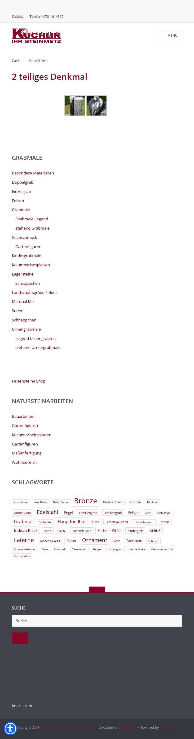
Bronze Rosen (113, 502)
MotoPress (129, 727)
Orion (71, 540)
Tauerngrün (79, 549)
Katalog (18, 16)
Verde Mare (137, 549)
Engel (68, 512)
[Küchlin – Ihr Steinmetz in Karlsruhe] (37, 35)
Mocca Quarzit (50, 541)
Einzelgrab (21, 191)
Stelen (17, 310)
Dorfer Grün (22, 513)
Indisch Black (26, 530)
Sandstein (134, 540)
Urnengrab (115, 549)
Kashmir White (109, 530)
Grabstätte (45, 522)
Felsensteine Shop (28, 381)
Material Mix (23, 301)
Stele (45, 549)
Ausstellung (21, 502)
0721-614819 (53, 16)
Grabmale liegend (31, 219)
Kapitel (62, 531)
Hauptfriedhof (72, 521)
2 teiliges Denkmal (49, 76)
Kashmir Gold (81, 531)
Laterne (24, 540)
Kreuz (154, 530)
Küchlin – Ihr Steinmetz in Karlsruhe (69, 727)
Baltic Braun (60, 502)
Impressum (22, 705)
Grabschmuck (24, 237)
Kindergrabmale (26, 255)
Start (15, 60)
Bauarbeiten (23, 416)
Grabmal (23, 521)
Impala (164, 522)
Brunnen (135, 502)
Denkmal (152, 502)
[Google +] (180, 6)
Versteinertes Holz (162, 549)
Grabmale (21, 209)
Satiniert (153, 541)
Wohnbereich (24, 462)
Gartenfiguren (28, 246)
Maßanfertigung (26, 453)
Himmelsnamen (144, 522)
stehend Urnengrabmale (38, 347)
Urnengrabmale (26, 329)
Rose (116, 541)
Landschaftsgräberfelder (34, 292)
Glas (148, 513)
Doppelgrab (22, 182)
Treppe (97, 549)
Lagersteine (23, 274)
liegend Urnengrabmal (36, 338)
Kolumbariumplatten (31, 264)
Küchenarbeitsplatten (31, 434)
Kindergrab (135, 531)
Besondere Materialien (33, 173)
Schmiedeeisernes (25, 549)
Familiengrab (88, 513)
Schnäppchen (27, 283)
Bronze (85, 500)
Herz (95, 521)
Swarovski (60, 549)
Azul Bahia (40, 502)
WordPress (167, 727)
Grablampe (163, 513)
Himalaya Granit (117, 522)
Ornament (94, 540)
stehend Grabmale (32, 228)
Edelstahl (47, 512)
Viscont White (22, 556)
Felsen (18, 200)
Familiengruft (112, 513)
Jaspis (48, 531)
